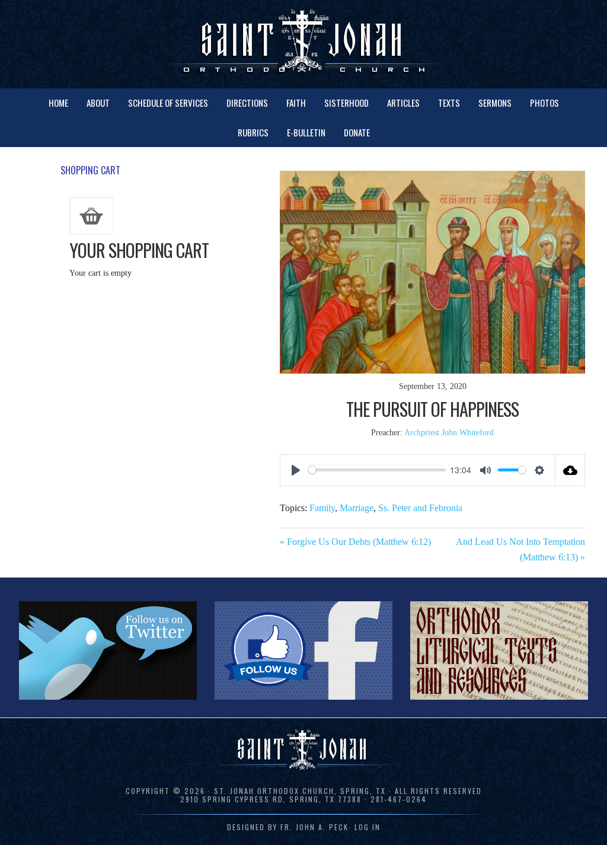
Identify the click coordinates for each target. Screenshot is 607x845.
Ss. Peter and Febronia (420, 508)
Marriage (356, 508)
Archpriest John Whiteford (449, 432)
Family (322, 508)
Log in (367, 827)
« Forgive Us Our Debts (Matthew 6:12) (355, 542)
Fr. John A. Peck (314, 827)
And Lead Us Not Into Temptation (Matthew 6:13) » (520, 549)
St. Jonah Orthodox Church (303, 43)
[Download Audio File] (570, 470)
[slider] (377, 470)
